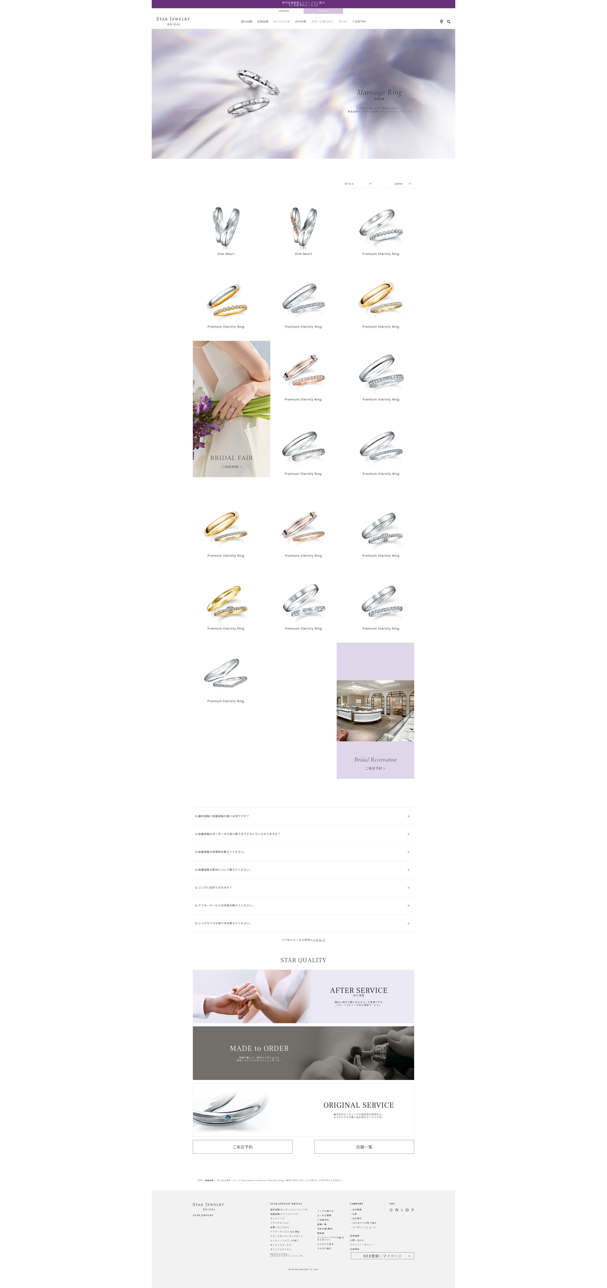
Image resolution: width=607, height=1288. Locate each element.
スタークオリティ (322, 21)
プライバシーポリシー (362, 1244)
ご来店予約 (359, 21)
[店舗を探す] (441, 22)
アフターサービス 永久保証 (285, 1231)
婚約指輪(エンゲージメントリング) (289, 1209)
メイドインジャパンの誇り (284, 1240)
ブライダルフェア (279, 1222)
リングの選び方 (325, 1210)
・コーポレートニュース (363, 1227)
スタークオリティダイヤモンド (286, 1236)
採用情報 (354, 1235)
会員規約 (354, 1249)
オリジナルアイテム (280, 1249)
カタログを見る (325, 1243)
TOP (200, 1180)
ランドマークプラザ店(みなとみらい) (330, 1238)
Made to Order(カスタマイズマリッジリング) (286, 1254)
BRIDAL (323, 10)
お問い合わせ (357, 1240)
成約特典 (301, 21)
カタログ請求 (324, 1248)
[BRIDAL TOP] (173, 21)
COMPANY (356, 1204)
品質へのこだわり (279, 1227)
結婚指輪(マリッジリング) (284, 1213)
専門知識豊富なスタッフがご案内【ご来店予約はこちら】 (303, 4)
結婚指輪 (263, 21)
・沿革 (353, 1213)
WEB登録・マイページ (382, 1255)
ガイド (343, 21)
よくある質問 (324, 1215)
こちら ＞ (319, 940)
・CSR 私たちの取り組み (363, 1222)
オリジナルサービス (281, 1244)
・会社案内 (356, 1218)
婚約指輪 (246, 21)
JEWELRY (284, 10)
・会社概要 (356, 1209)
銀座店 (320, 1233)
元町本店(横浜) (325, 1228)
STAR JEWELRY (203, 1215)
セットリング (281, 21)
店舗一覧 (364, 1147)
